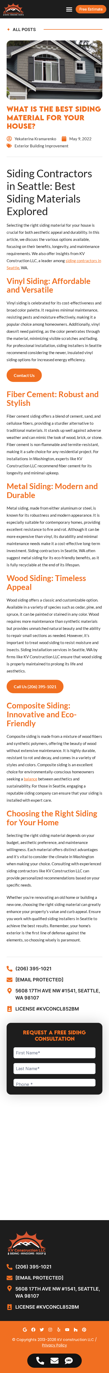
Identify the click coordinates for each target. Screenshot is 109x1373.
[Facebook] (33, 1330)
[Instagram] (50, 1330)
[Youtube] (67, 1330)
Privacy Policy (54, 1345)
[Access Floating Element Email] (54, 1361)
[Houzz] (76, 1330)
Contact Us (24, 375)
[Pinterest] (84, 1330)
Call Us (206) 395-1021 (35, 686)
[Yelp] (59, 1330)
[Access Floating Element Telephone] (40, 1361)
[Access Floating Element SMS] (69, 1361)
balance (30, 778)
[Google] (25, 1330)
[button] (69, 9)
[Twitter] (42, 1330)
